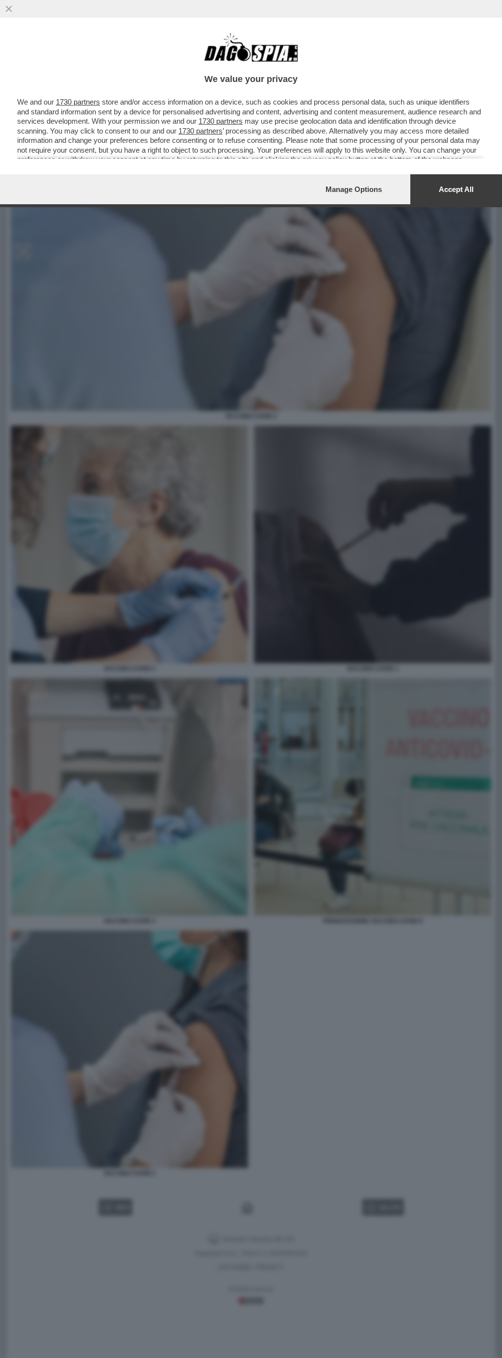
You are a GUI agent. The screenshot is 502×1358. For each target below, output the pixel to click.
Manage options (354, 189)
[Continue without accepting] (9, 9)
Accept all (456, 189)
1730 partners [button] (78, 102)
